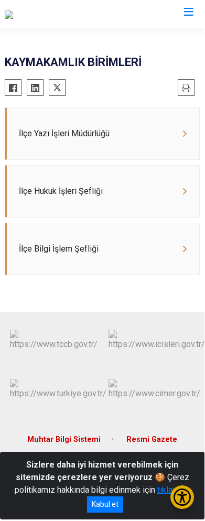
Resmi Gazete (151, 439)
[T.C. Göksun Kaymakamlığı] (52, 14)
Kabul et (105, 504)
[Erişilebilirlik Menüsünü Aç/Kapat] (182, 497)
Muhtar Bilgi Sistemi (64, 439)
